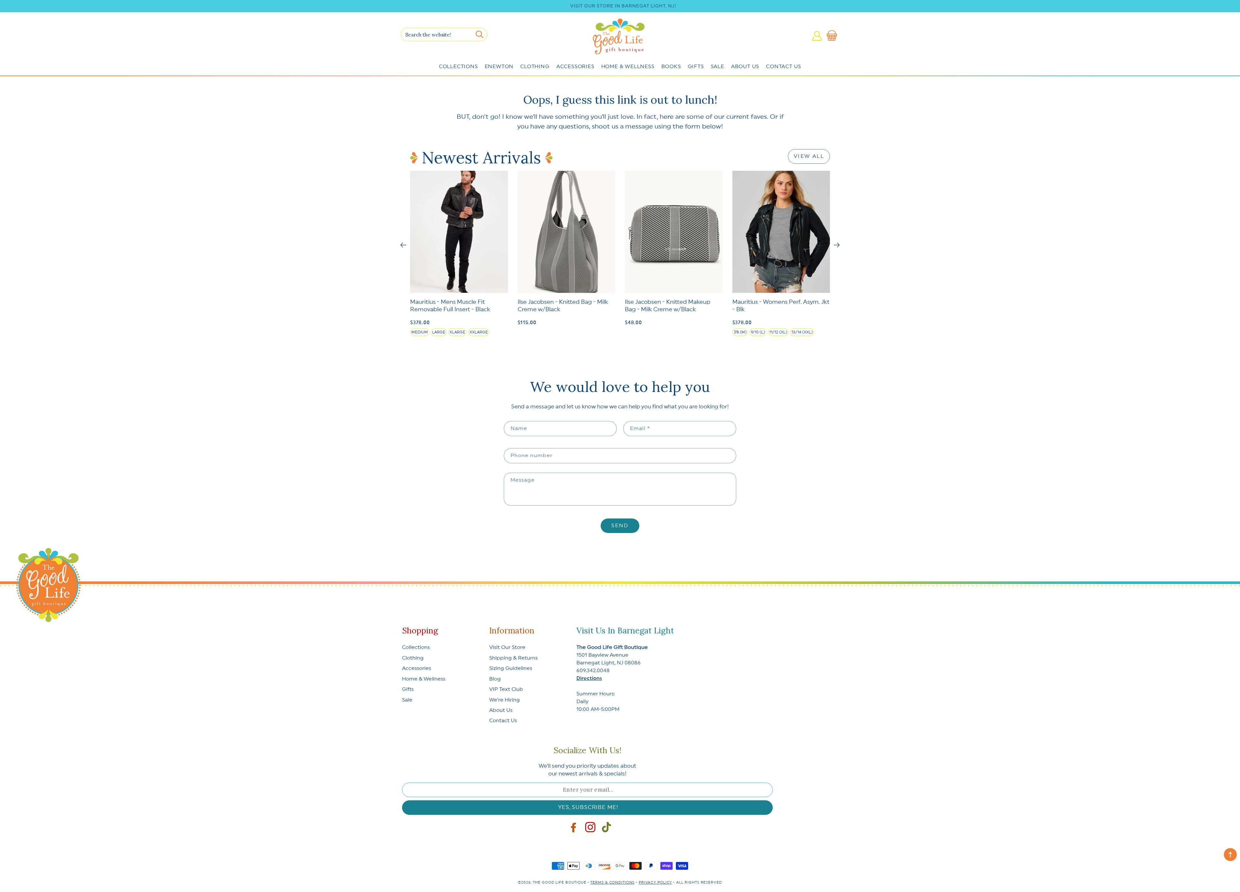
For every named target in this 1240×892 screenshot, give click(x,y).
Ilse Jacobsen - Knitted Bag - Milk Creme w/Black (563, 305)
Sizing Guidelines (510, 668)
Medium (419, 332)
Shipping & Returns (513, 658)
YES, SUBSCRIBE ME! (588, 807)
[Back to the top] (1230, 854)
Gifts (696, 66)
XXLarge (479, 332)
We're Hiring (504, 699)
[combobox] (444, 34)
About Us (745, 66)
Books (671, 66)
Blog (495, 679)
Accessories (575, 66)
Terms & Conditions (612, 882)
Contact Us (783, 66)
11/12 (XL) (778, 332)
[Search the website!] (479, 34)
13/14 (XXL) (802, 332)
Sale (717, 66)
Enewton (499, 66)
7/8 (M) (740, 332)
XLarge (457, 332)
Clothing (534, 66)
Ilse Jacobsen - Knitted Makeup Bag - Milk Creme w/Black (667, 305)
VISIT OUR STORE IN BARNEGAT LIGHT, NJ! (623, 6)
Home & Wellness (628, 66)
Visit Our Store (507, 647)
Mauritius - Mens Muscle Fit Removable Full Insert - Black (450, 305)
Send (620, 525)
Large (438, 332)
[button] (833, 36)
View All (809, 156)
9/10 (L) (758, 332)
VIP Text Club (506, 689)
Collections (458, 66)
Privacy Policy (655, 882)
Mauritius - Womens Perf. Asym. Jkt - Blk (781, 305)
